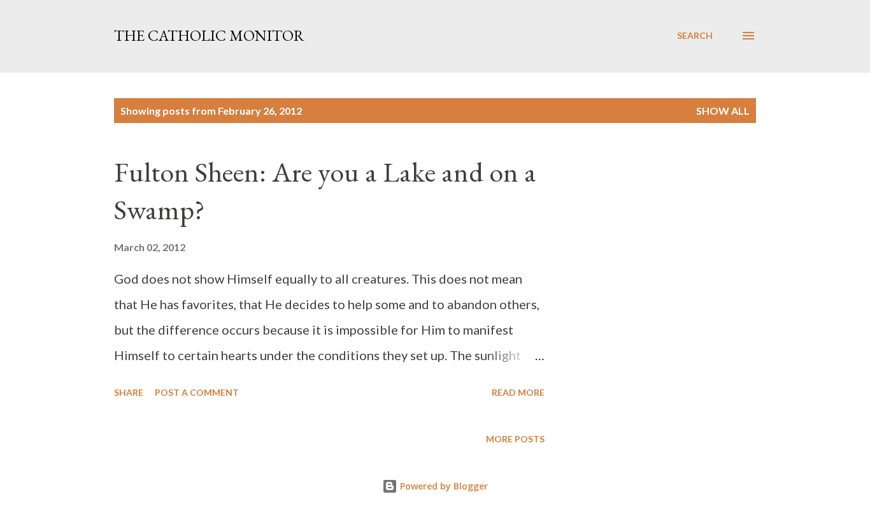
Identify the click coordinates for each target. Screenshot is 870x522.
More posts (515, 438)
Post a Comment (197, 392)
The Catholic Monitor (209, 35)
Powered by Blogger (442, 486)
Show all (723, 111)
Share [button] (128, 392)
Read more (518, 392)
